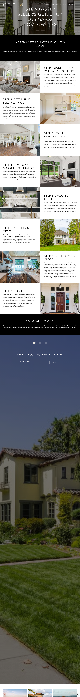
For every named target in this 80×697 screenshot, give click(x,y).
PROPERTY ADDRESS (25, 361)
